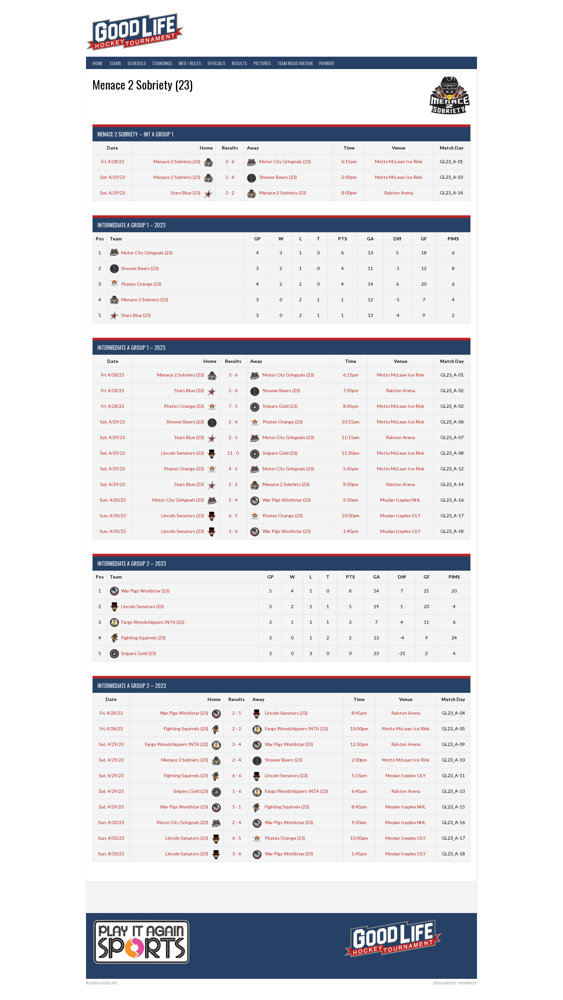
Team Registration (294, 63)
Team (116, 238)
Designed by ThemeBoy (455, 983)
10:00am (350, 515)
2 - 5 (233, 437)
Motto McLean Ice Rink (398, 161)
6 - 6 (236, 775)
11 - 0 (233, 453)
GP (257, 238)
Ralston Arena (398, 192)
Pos (100, 238)
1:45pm (350, 531)
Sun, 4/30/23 (113, 500)
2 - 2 (229, 192)
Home (98, 63)
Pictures (262, 63)
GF (424, 238)
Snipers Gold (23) (279, 406)
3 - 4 (236, 744)
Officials (216, 63)
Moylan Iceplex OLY (400, 515)
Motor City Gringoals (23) (284, 161)
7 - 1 (233, 406)
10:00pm (359, 728)
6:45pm (359, 791)
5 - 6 (233, 390)
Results (239, 63)
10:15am (350, 421)
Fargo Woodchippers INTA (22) (152, 622)
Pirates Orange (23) (141, 284)
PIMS (453, 238)
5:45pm (350, 468)
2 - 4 (229, 177)
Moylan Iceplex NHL (400, 500)
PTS (342, 238)
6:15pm (349, 161)
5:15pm (359, 775)
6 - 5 (233, 515)
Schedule (136, 63)
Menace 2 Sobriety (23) (177, 161)
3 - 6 (229, 161)
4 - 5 (233, 468)
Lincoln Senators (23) (183, 453)
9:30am (350, 500)
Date (112, 147)
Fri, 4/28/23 (112, 161)
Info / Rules (190, 63)
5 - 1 (236, 806)
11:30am (350, 453)
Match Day (451, 147)
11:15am (350, 437)
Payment (327, 63)
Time (348, 147)
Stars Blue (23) (186, 192)
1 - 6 (236, 791)
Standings (162, 63)
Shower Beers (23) (277, 177)
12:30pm (359, 744)
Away (253, 147)
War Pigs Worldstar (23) (286, 500)
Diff (397, 238)
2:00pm (349, 177)
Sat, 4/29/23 (112, 177)
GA (370, 238)
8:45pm (350, 406)
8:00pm (349, 192)
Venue (398, 147)
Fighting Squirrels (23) (143, 637)
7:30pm (350, 390)
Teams (115, 63)
